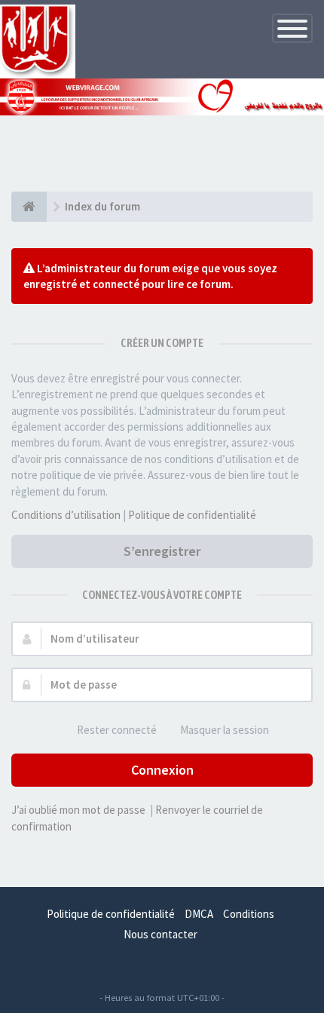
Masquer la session (224, 730)
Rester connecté (117, 730)
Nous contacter (160, 934)
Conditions (248, 914)
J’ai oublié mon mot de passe (78, 810)
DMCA (199, 914)
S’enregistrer (162, 551)
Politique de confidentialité (192, 515)
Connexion (162, 769)
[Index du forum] (29, 207)
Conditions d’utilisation (66, 515)
